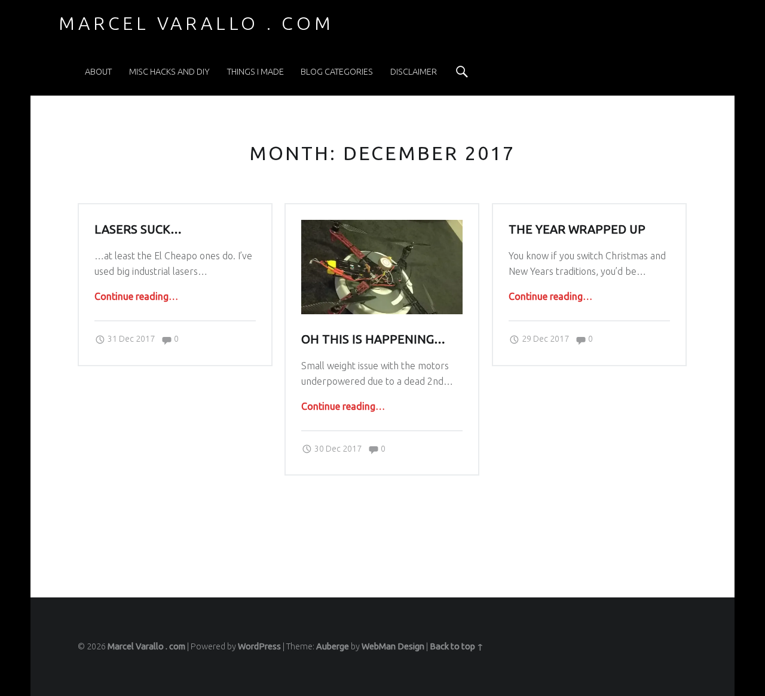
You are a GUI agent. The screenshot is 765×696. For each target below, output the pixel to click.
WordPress (259, 646)
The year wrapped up (577, 229)
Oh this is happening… (373, 339)
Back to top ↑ (457, 646)
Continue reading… (136, 296)
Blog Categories (337, 71)
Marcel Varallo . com (146, 646)
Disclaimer (413, 71)
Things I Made (255, 71)
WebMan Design (393, 646)
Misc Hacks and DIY (169, 71)
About (98, 71)
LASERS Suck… (138, 229)
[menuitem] (98, 72)
